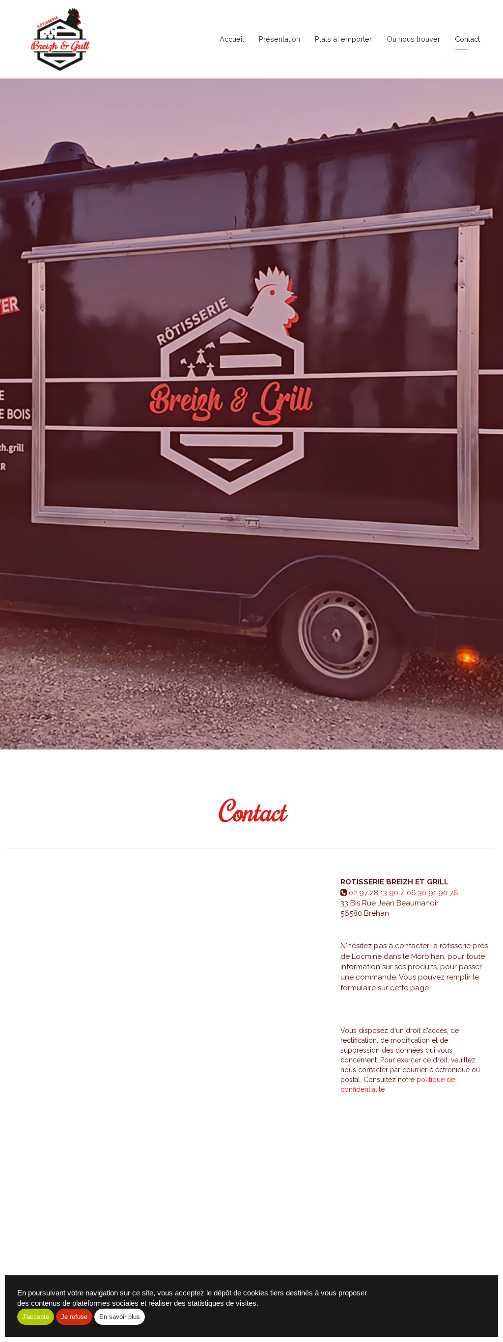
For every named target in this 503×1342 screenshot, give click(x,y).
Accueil (232, 39)
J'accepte (35, 1316)
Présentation (279, 39)
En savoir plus (119, 1316)
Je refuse (74, 1316)
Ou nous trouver (413, 39)
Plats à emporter (343, 39)
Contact (467, 39)
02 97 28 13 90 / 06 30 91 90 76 (403, 892)
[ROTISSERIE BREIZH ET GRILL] (60, 39)
